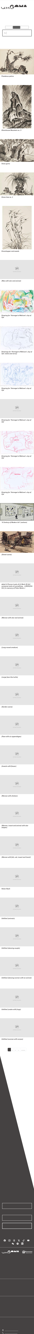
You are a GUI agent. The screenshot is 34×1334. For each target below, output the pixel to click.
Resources (24, 27)
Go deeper (27, 20)
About (20, 1289)
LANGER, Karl (5, 79)
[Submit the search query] (3, 33)
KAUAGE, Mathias (7, 283)
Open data (5, 1287)
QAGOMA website (8, 1289)
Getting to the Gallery (11, 1330)
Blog (19, 1287)
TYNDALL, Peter (6, 591)
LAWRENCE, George (7, 557)
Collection (14, 13)
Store (4, 1291)
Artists (16, 20)
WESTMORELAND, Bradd (9, 320)
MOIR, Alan (5, 525)
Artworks (6, 20)
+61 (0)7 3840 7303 (11, 1333)
